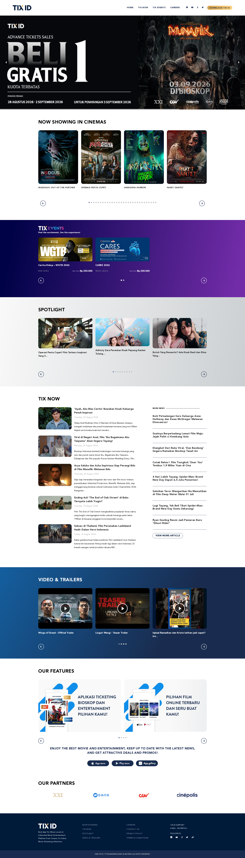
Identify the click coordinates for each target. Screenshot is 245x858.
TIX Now (143, 8)
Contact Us (132, 829)
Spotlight (88, 834)
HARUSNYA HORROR (135, 188)
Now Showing (90, 825)
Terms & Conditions (137, 838)
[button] (43, 203)
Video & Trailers (91, 838)
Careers (175, 8)
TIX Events (159, 8)
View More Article (168, 536)
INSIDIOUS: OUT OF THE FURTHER (56, 188)
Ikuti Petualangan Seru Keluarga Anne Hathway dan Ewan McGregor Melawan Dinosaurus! (178, 419)
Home (130, 8)
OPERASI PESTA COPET (93, 188)
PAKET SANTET (175, 188)
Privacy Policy (134, 834)
